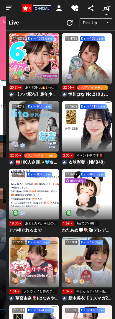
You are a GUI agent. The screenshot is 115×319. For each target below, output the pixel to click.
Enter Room (34, 64)
